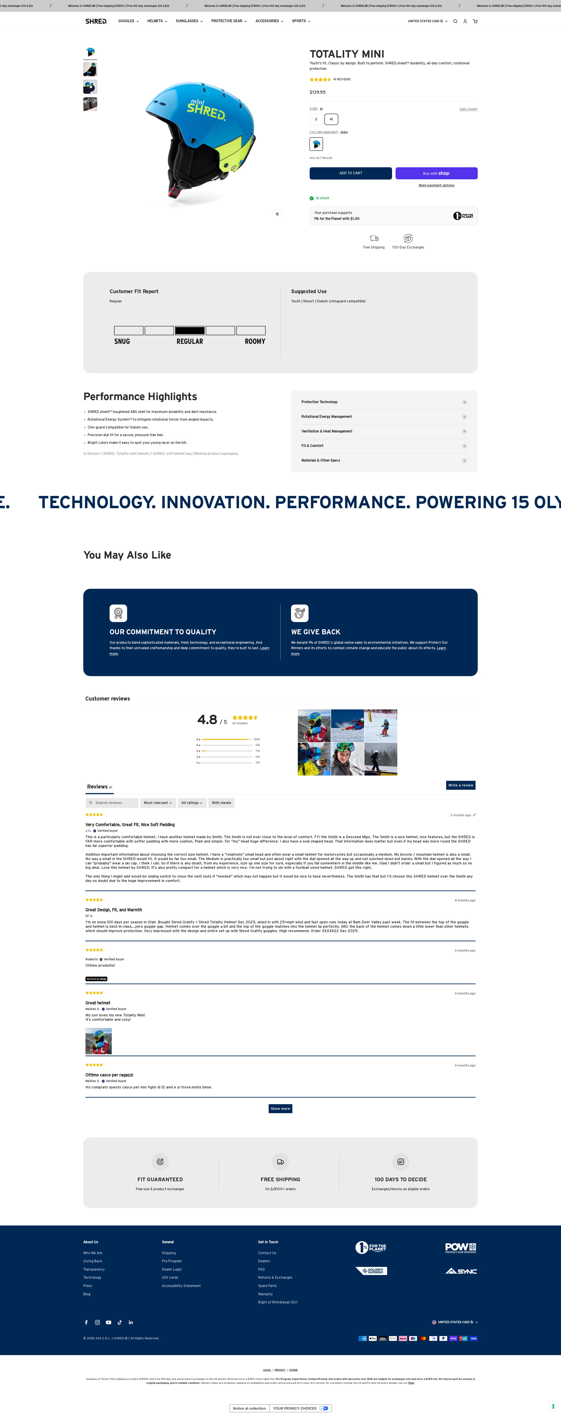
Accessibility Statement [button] (181, 1286)
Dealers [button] (264, 1261)
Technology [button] (92, 1277)
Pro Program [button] (172, 1261)
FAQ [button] (261, 1269)
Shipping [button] (169, 1253)
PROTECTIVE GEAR (226, 21)
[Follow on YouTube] (109, 1322)
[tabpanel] (280, 957)
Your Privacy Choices (294, 1408)
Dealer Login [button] (172, 1269)
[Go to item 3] (90, 87)
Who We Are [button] (92, 1253)
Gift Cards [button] (170, 1277)
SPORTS (299, 21)
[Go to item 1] (90, 52)
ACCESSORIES (267, 21)
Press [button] (87, 1286)
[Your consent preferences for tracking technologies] (553, 1406)
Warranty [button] (265, 1294)
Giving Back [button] (92, 1261)
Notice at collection (249, 1408)
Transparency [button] (94, 1269)
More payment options (436, 185)
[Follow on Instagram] (97, 1322)
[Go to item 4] (90, 105)
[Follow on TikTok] (120, 1322)
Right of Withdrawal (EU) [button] (278, 1302)
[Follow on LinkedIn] (131, 1322)
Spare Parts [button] (267, 1286)
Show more (280, 1109)
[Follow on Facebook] (86, 1322)
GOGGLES (126, 21)
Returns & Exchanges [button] (275, 1277)
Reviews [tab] (99, 787)
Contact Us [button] (267, 1253)
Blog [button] (86, 1294)
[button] (228, 739)
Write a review (460, 785)
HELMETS (155, 21)
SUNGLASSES (187, 21)
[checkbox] (221, 803)
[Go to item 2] (90, 70)
